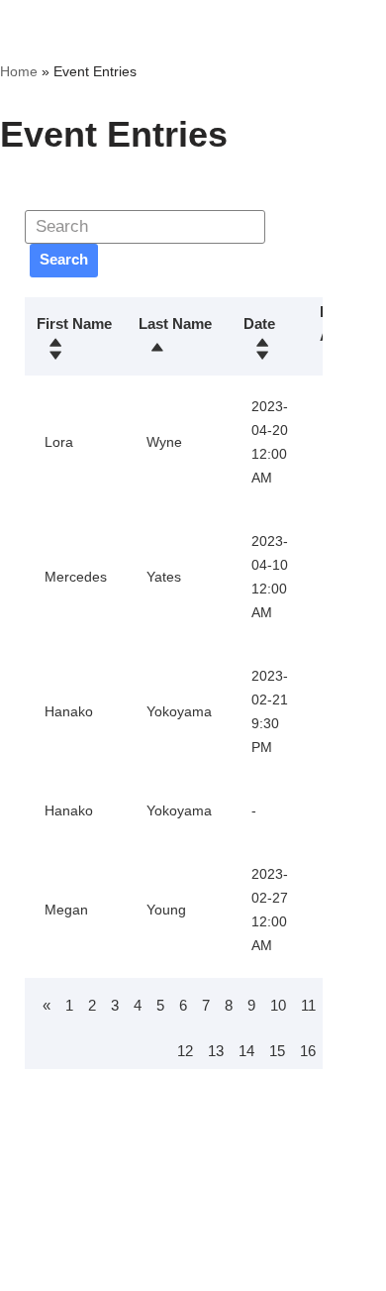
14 (246, 1050)
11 (308, 1005)
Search (64, 259)
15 (277, 1050)
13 (216, 1050)
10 (278, 1005)
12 (185, 1050)
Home (19, 71)
